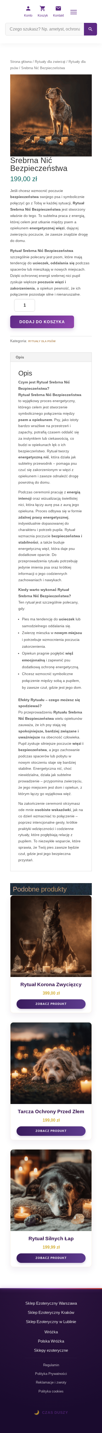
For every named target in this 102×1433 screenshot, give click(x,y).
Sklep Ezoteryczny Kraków (51, 1312)
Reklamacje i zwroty (51, 1382)
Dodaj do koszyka (42, 322)
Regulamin (51, 1365)
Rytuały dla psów (41, 341)
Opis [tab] (20, 357)
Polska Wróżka (51, 1341)
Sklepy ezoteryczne (51, 1350)
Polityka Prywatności (51, 1374)
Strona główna (21, 62)
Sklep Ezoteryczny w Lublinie (51, 1321)
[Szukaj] (90, 29)
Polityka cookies (51, 1391)
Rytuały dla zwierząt (50, 62)
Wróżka (51, 1332)
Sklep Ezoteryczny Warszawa (51, 1303)
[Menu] (73, 12)
